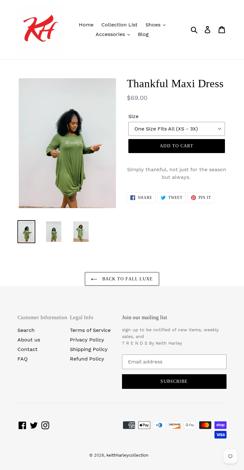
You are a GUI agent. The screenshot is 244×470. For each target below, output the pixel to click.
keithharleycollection (127, 455)
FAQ (22, 359)
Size (133, 116)
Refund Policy (87, 359)
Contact (27, 349)
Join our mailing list (144, 317)
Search (26, 330)
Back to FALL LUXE (126, 279)
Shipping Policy (89, 349)
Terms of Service (90, 330)
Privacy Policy (87, 340)
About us (28, 340)
